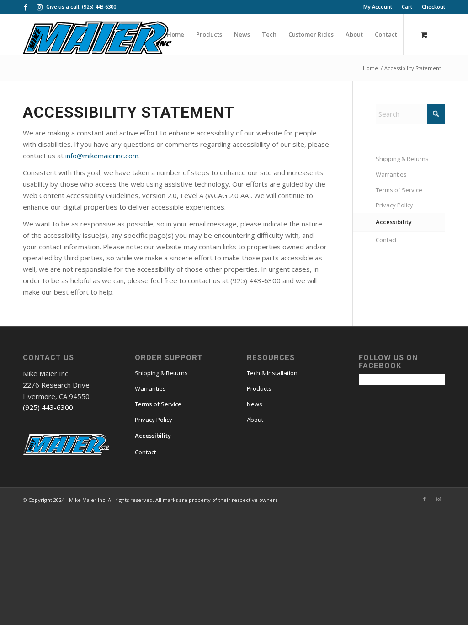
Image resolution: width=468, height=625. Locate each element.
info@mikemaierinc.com (101, 155)
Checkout (433, 6)
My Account (377, 6)
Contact (386, 240)
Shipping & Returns (402, 159)
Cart (407, 6)
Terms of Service (399, 190)
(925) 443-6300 (48, 407)
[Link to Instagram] (39, 7)
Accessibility (394, 222)
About (255, 419)
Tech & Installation (272, 373)
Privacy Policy (394, 205)
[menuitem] (378, 7)
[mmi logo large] (97, 38)
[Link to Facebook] (25, 7)
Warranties (391, 174)
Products (259, 388)
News (254, 404)
